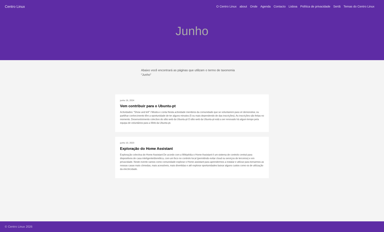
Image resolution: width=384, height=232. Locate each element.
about (243, 6)
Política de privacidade (315, 6)
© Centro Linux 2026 (18, 226)
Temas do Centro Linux (359, 6)
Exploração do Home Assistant (146, 149)
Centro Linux (15, 6)
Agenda (265, 6)
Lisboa (293, 6)
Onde (253, 6)
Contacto (280, 6)
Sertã (336, 6)
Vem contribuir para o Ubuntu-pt (148, 106)
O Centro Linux (226, 6)
